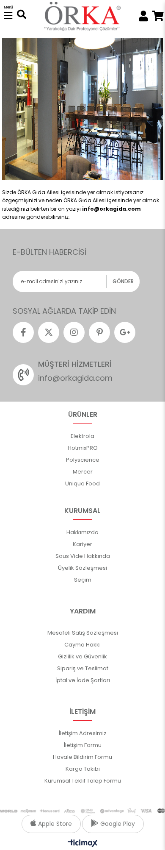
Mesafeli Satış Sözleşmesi (82, 633)
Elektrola (82, 436)
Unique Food (82, 483)
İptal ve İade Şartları (82, 680)
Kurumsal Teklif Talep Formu (82, 781)
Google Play (117, 823)
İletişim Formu (83, 745)
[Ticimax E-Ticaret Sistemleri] (83, 843)
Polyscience (82, 460)
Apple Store (54, 823)
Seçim (82, 580)
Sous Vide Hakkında (82, 556)
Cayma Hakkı (82, 645)
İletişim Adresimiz (83, 733)
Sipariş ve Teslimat (82, 668)
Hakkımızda (82, 532)
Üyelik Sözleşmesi (82, 568)
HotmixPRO (83, 448)
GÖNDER (123, 281)
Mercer (83, 472)
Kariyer (82, 544)
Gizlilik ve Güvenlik (82, 656)
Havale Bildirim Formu (82, 757)
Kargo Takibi (83, 769)
